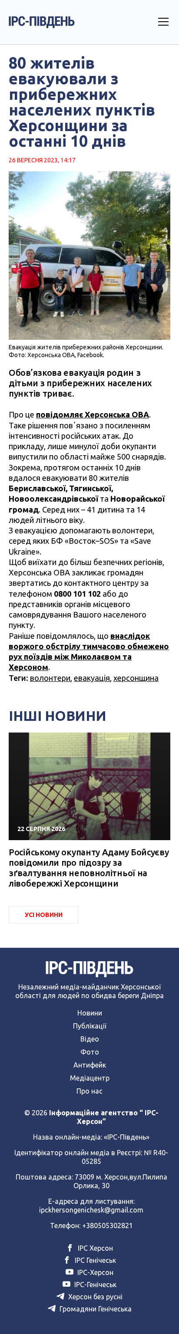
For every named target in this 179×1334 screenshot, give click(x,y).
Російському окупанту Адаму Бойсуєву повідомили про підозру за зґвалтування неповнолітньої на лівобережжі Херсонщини (89, 867)
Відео (89, 1039)
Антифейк (89, 1065)
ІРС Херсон (94, 1248)
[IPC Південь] (42, 22)
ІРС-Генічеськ (94, 1284)
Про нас (89, 1091)
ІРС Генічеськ (94, 1260)
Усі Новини (44, 914)
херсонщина (136, 678)
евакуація (92, 678)
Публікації (89, 1026)
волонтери (50, 678)
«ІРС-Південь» (126, 1137)
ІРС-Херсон (94, 1272)
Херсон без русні (94, 1297)
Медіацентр (89, 1078)
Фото (89, 1052)
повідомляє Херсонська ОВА (92, 414)
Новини (89, 1013)
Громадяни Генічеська (95, 1309)
